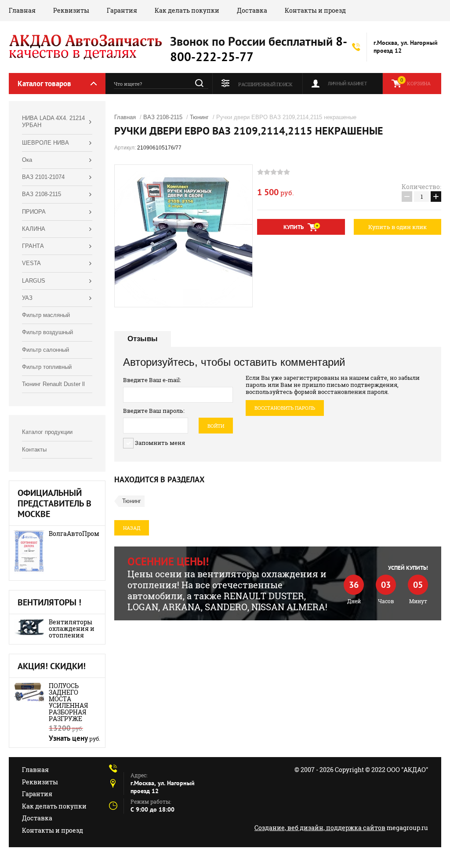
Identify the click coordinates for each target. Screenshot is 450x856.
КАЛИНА (33, 229)
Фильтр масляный (46, 315)
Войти (215, 426)
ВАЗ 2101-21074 (43, 177)
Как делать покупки (187, 10)
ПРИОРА (34, 211)
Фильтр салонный (45, 349)
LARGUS (33, 280)
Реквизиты (71, 10)
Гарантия (122, 10)
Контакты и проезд (315, 10)
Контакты (34, 449)
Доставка (252, 10)
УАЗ (27, 298)
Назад (131, 528)
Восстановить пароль (284, 407)
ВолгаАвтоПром (74, 533)
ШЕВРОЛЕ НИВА (45, 142)
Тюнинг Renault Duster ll (53, 384)
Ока (27, 160)
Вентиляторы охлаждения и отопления (71, 628)
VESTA (31, 263)
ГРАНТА (33, 246)
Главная (22, 10)
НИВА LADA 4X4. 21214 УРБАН (53, 121)
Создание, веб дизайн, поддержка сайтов (319, 827)
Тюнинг (199, 117)
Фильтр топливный (47, 367)
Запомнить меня (159, 443)
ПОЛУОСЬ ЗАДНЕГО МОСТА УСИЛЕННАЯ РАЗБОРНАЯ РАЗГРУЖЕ (68, 702)
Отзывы (142, 339)
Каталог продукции (47, 432)
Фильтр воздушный (47, 332)
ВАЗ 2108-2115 (41, 194)
